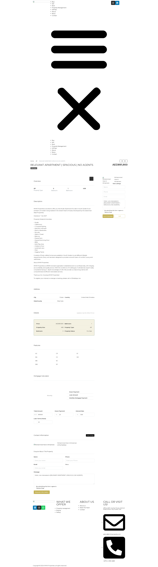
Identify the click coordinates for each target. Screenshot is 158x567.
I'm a (66, 464)
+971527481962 (61, 445)
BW (36, 364)
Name (36, 457)
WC (78, 357)
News (53, 13)
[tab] (91, 179)
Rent (53, 5)
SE (57, 360)
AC (36, 353)
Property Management (59, 7)
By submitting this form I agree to (46, 487)
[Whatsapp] (43, 508)
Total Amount (38, 411)
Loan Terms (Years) (40, 418)
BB (36, 360)
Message (37, 472)
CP (57, 353)
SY (77, 353)
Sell (53, 4)
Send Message (108, 216)
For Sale (33, 168)
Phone (67, 457)
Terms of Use (40, 488)
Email (35, 464)
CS (57, 357)
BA (36, 357)
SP (57, 364)
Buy (53, 2)
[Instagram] (113, 3)
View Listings (90, 435)
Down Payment (60, 411)
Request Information (41, 492)
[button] (79, 78)
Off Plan (54, 9)
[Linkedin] (117, 3)
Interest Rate (80, 411)
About (54, 11)
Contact (54, 15)
